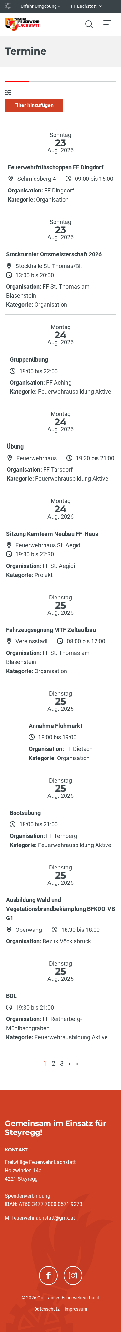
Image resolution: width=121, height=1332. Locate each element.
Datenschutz (47, 1309)
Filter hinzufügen (34, 105)
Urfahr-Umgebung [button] (39, 6)
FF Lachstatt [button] (84, 6)
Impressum (76, 1309)
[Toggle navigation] (107, 24)
